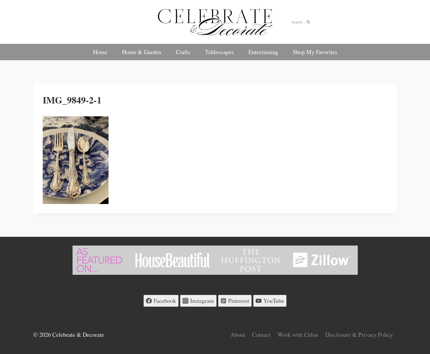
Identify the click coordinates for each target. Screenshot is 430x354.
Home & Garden (141, 52)
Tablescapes (219, 52)
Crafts (183, 52)
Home (100, 52)
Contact (261, 335)
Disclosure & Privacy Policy (359, 335)
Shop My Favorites (315, 52)
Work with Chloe (298, 335)
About (238, 335)
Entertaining (263, 52)
